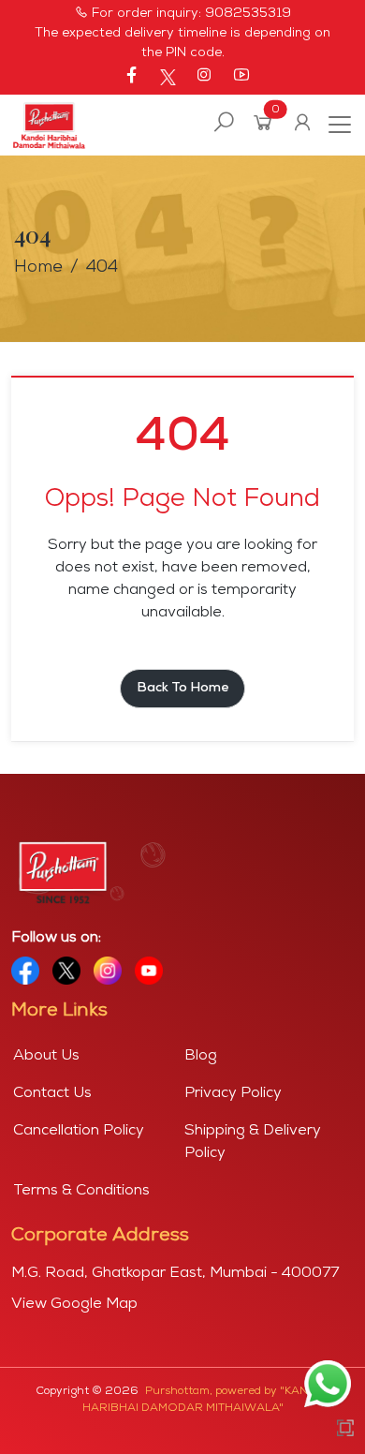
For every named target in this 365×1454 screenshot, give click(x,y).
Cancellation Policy (78, 1130)
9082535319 (248, 14)
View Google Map (74, 1304)
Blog (200, 1055)
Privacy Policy (233, 1093)
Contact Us (52, 1093)
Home (38, 268)
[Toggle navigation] (334, 124)
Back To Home (182, 688)
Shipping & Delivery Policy (252, 1142)
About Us (46, 1055)
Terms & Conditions (81, 1190)
